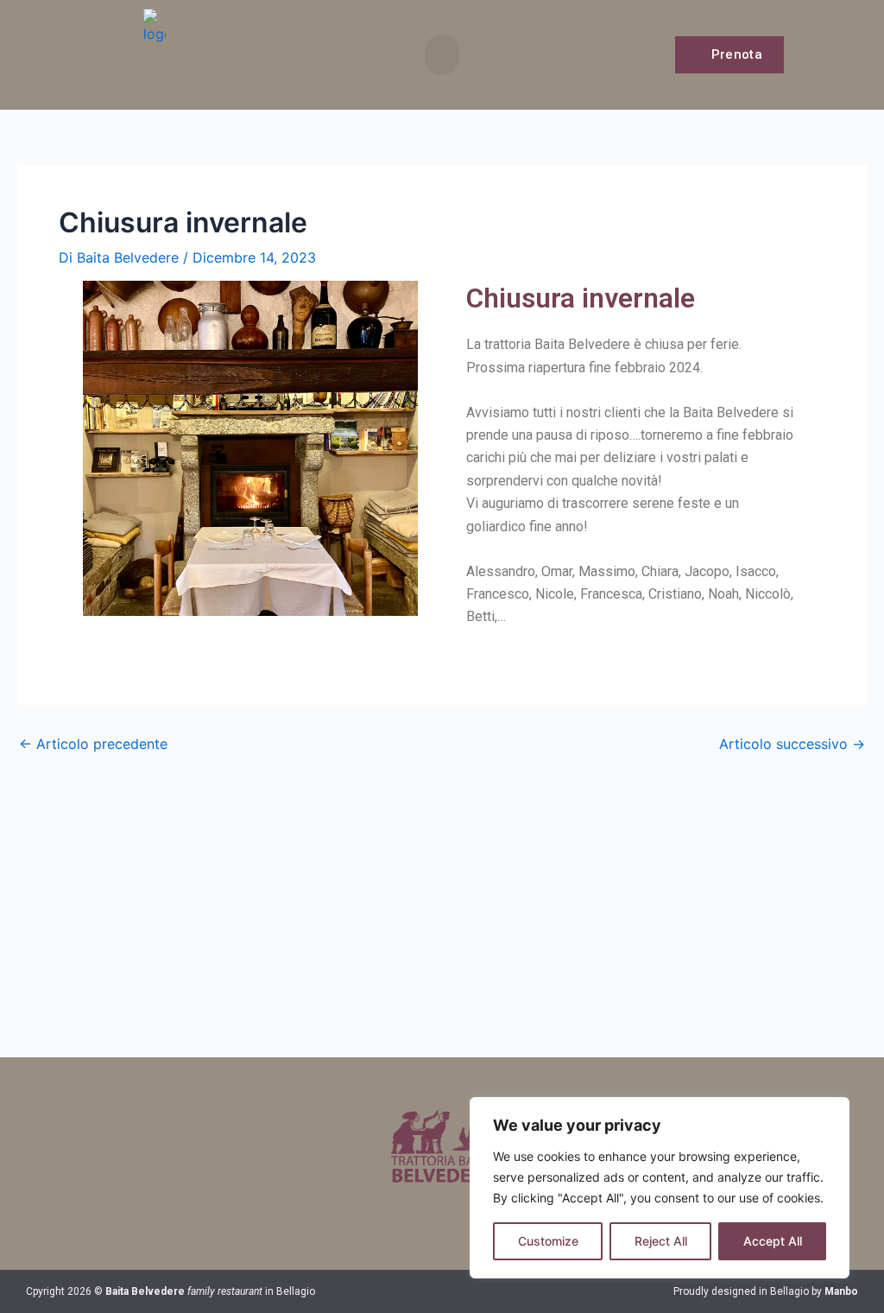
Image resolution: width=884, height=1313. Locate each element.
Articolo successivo (792, 744)
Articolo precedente (93, 744)
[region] (659, 1187)
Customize (548, 1241)
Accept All (772, 1241)
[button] (442, 55)
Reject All (661, 1241)
